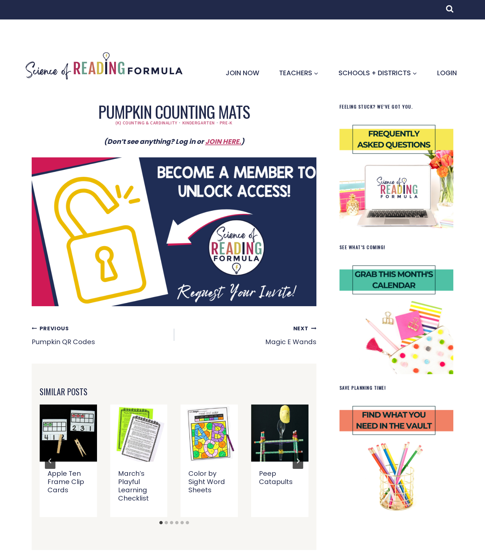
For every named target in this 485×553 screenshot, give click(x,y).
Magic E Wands (290, 335)
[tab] (161, 522)
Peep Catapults (276, 477)
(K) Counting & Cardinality (146, 122)
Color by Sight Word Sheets (206, 482)
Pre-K (226, 122)
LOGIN (447, 73)
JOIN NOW (242, 73)
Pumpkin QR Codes (63, 335)
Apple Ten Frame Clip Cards (66, 482)
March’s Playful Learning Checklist (133, 486)
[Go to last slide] (50, 461)
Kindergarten (198, 122)
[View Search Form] (453, 12)
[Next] (298, 461)
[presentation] (68, 433)
